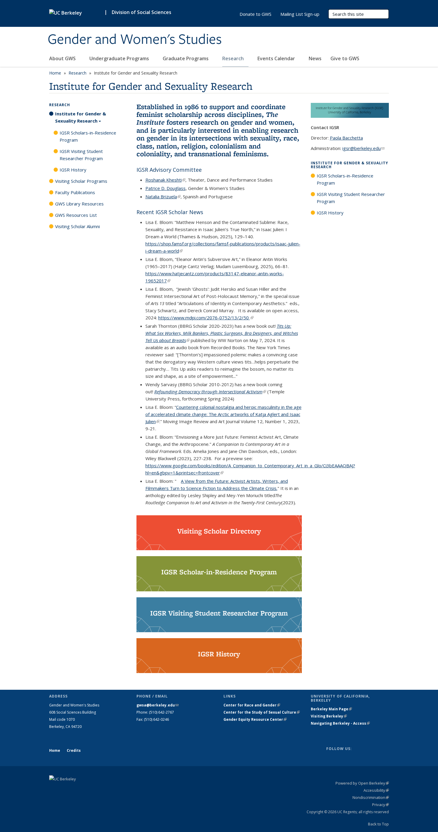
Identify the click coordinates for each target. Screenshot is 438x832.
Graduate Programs (186, 58)
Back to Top (378, 824)
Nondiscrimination (370, 797)
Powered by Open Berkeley (362, 783)
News (315, 58)
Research (233, 58)
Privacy (380, 804)
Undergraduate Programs (119, 58)
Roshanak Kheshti (165, 180)
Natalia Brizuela (163, 197)
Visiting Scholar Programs (81, 181)
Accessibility (376, 790)
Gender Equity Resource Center (255, 719)
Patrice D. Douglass (165, 188)
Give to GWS (344, 58)
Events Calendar (276, 58)
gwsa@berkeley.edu (157, 705)
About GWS (63, 58)
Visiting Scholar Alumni (77, 226)
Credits (74, 750)
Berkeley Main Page (331, 709)
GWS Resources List (76, 215)
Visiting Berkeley (329, 716)
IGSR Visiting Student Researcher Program (81, 154)
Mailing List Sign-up (299, 14)
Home (55, 73)
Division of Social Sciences (141, 12)
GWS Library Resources (79, 204)
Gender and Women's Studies (135, 40)
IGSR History (73, 170)
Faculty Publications (75, 192)
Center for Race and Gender (251, 705)
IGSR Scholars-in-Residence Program (88, 136)
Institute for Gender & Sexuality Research (80, 117)
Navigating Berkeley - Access (340, 723)
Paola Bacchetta (346, 138)
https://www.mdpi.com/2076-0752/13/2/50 (206, 318)
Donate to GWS (255, 14)
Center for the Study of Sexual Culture (261, 712)
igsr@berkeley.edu (363, 148)
